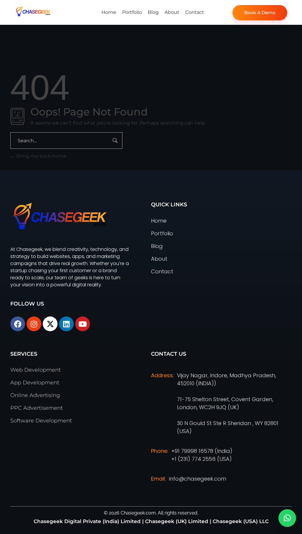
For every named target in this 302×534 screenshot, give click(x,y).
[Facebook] (17, 323)
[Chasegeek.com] (51, 11)
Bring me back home (40, 156)
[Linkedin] (66, 323)
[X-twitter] (50, 323)
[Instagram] (34, 323)
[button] (287, 518)
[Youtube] (82, 323)
